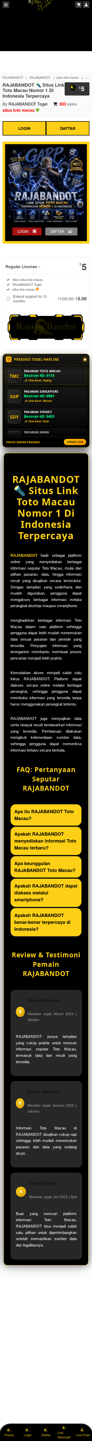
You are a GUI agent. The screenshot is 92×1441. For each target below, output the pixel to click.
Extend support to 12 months (50, 298)
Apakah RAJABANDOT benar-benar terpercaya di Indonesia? (42, 922)
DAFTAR (67, 128)
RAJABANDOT (13, 77)
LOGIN (24, 128)
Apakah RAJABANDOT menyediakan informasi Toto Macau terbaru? (45, 841)
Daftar (46, 1435)
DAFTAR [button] (57, 231)
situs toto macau (67, 77)
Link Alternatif (64, 1435)
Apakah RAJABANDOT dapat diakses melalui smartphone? (45, 892)
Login (28, 1435)
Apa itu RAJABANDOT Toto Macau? (44, 815)
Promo (9, 1435)
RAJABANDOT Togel (28, 104)
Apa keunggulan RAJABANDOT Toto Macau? (44, 866)
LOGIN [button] (22, 231)
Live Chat (83, 1435)
